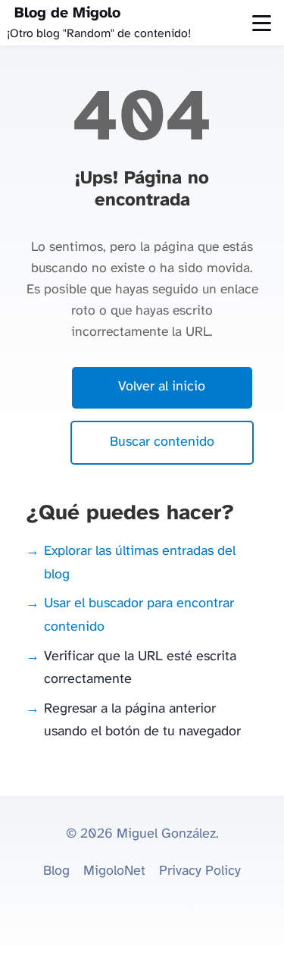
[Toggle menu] (261, 23)
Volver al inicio (161, 387)
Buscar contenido (162, 442)
